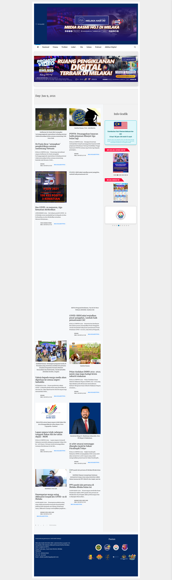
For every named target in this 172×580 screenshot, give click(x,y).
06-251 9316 (42, 555)
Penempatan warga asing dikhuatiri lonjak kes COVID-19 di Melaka (51, 496)
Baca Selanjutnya (59, 164)
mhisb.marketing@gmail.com (49, 557)
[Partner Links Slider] (121, 215)
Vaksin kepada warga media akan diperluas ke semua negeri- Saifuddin (50, 379)
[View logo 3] (116, 225)
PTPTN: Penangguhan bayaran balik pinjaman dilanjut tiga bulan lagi (83, 136)
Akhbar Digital (110, 47)
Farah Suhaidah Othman (46, 223)
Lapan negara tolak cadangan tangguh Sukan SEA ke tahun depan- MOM (49, 434)
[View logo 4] (118, 225)
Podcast (98, 47)
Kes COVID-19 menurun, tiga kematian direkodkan (48, 208)
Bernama (42, 164)
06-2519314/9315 (43, 553)
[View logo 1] (112, 225)
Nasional (45, 47)
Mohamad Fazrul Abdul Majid (47, 512)
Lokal (73, 47)
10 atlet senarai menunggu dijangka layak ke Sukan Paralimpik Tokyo (81, 446)
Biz (81, 47)
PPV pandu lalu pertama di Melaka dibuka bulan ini (81, 486)
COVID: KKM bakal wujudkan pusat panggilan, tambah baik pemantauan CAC (83, 317)
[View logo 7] (124, 225)
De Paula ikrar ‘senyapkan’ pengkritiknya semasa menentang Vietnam (47, 146)
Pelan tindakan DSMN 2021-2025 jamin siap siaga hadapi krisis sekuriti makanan (84, 374)
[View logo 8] (126, 225)
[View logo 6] (122, 225)
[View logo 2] (114, 225)
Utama (55, 47)
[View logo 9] (128, 225)
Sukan (89, 47)
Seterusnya (52, 525)
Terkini (64, 47)
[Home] (37, 47)
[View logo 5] (120, 225)
